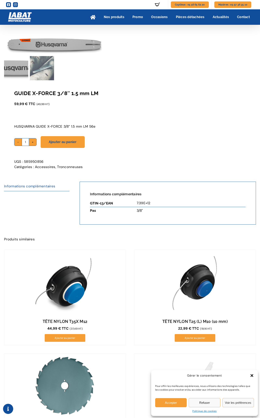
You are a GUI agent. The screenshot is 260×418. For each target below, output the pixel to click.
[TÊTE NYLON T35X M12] (65, 282)
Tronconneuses (70, 167)
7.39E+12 (144, 203)
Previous (7, 44)
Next (122, 44)
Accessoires (45, 167)
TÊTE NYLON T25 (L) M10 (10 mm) (195, 321)
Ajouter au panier (63, 142)
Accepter (171, 402)
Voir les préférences (238, 402)
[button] (252, 375)
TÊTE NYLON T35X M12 (65, 321)
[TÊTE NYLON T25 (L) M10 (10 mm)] (195, 282)
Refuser (204, 402)
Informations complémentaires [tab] (29, 186)
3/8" (140, 210)
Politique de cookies (204, 411)
